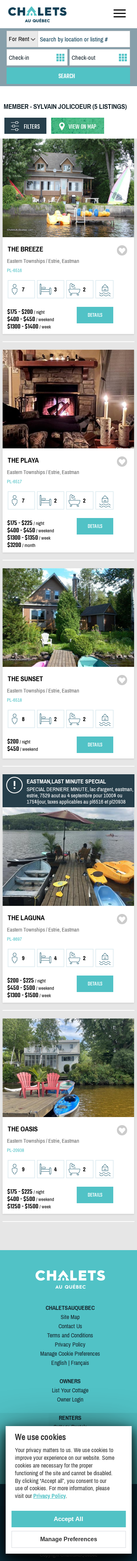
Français (80, 1362)
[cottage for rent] (37, 20)
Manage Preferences (68, 1539)
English (59, 1362)
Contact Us (70, 1326)
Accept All (68, 1519)
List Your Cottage (70, 1390)
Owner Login (70, 1399)
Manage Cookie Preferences (70, 1353)
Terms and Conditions (70, 1335)
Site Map (70, 1317)
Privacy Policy (70, 1344)
